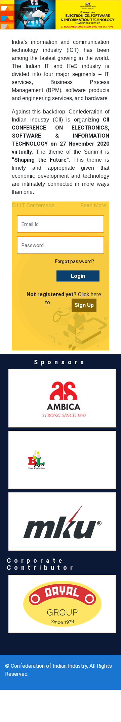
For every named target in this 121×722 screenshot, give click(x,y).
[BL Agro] (62, 460)
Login (78, 276)
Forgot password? (74, 261)
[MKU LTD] (62, 521)
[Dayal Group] (62, 604)
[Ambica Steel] (62, 398)
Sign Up (84, 305)
